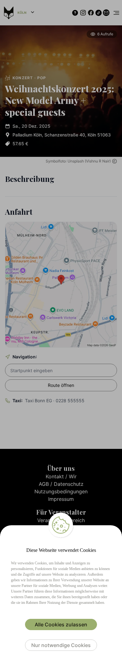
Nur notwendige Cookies (61, 645)
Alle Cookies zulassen (61, 624)
